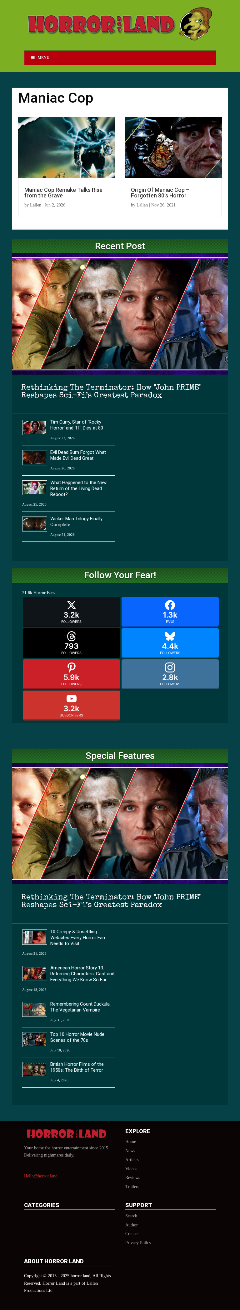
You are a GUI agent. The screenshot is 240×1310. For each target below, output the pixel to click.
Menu (43, 58)
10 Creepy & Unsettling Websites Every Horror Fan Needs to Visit (77, 937)
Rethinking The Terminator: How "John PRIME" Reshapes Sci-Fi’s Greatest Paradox (111, 392)
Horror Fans (44, 592)
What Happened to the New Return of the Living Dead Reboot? (78, 488)
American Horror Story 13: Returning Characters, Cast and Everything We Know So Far (82, 973)
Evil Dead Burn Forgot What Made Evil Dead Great (78, 455)
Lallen (35, 205)
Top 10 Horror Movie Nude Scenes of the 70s (77, 1037)
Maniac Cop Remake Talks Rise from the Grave (63, 193)
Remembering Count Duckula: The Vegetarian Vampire (80, 1007)
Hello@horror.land (41, 1176)
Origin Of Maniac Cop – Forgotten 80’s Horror (160, 193)
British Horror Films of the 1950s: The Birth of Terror (77, 1067)
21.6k (27, 592)
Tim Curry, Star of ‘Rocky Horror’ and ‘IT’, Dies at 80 (76, 425)
